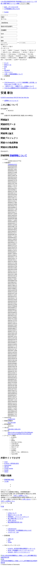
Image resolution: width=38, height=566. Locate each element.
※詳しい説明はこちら (20, 495)
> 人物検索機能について (15, 74)
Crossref (16, 50)
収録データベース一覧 (15, 515)
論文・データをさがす (11, 7)
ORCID (16, 97)
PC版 (2, 506)
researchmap (10, 97)
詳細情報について (18, 155)
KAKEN (18, 56)
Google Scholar (8, 468)
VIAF (6, 462)
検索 (28, 3)
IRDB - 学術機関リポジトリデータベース (21, 550)
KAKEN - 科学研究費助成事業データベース (21, 548)
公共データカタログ (20, 59)
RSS (9, 540)
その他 (6, 481)
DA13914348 (12, 422)
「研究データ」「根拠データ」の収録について (19, 86)
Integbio (31, 56)
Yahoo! (6, 471)
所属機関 (3, 30)
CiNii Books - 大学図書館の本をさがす (20, 530)
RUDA (25, 52)
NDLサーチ (32, 50)
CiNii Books (22, 54)
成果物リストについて (11, 100)
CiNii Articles (12, 54)
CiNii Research (12, 528)
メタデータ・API (13, 532)
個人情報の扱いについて (15, 518)
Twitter (10, 542)
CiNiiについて (12, 513)
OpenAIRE (8, 59)
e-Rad (25, 56)
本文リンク (4, 44)
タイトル (3, 19)
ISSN (2, 34)
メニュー (23, 3)
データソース (5, 48)
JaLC (4, 50)
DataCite (24, 50)
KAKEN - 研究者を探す (11, 463)
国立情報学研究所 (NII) (15, 522)
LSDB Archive (12, 57)
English (6, 12)
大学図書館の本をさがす (12, 9)
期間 (2, 41)
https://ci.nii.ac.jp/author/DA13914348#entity (20, 432)
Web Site (21, 97)
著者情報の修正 (9, 479)
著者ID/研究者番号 (6, 26)
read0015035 (11, 419)
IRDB (10, 50)
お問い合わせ (26, 499)
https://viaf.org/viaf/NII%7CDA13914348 (19, 434)
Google (6, 470)
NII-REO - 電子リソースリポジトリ (19, 552)
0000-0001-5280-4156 (14, 429)
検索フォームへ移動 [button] (13, 3)
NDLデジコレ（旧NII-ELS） (11, 52)
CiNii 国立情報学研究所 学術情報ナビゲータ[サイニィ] (18, 1)
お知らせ (10, 539)
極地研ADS (22, 57)
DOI (2, 37)
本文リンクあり (7, 46)
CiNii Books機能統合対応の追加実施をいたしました (20, 88)
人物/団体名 (4, 23)
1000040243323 (12, 164)
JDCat (31, 52)
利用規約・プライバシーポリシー (18, 516)
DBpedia (11, 56)
